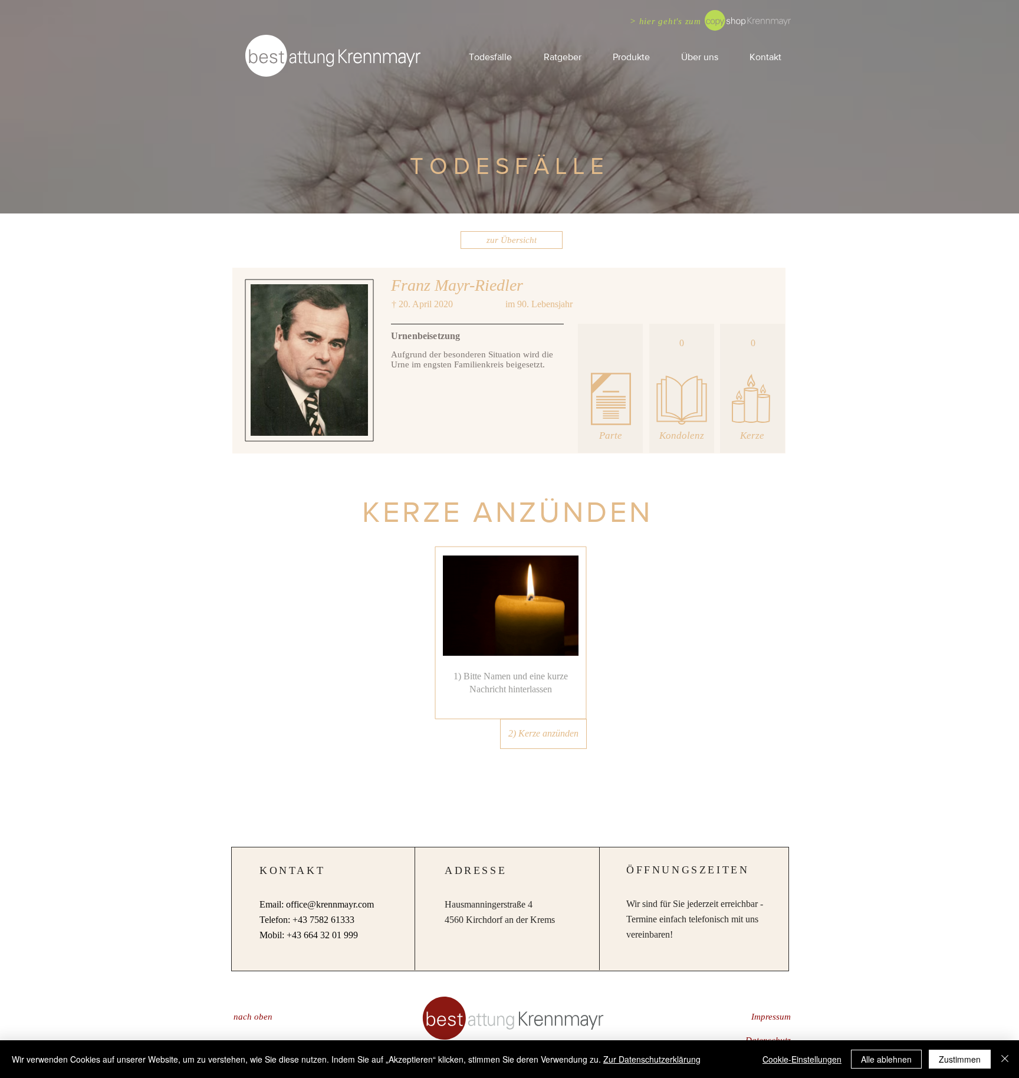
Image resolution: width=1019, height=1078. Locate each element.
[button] (562, 57)
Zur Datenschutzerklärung (652, 1059)
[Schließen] (1005, 1059)
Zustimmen (960, 1059)
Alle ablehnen (886, 1059)
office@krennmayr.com (330, 904)
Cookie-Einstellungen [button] (802, 1059)
